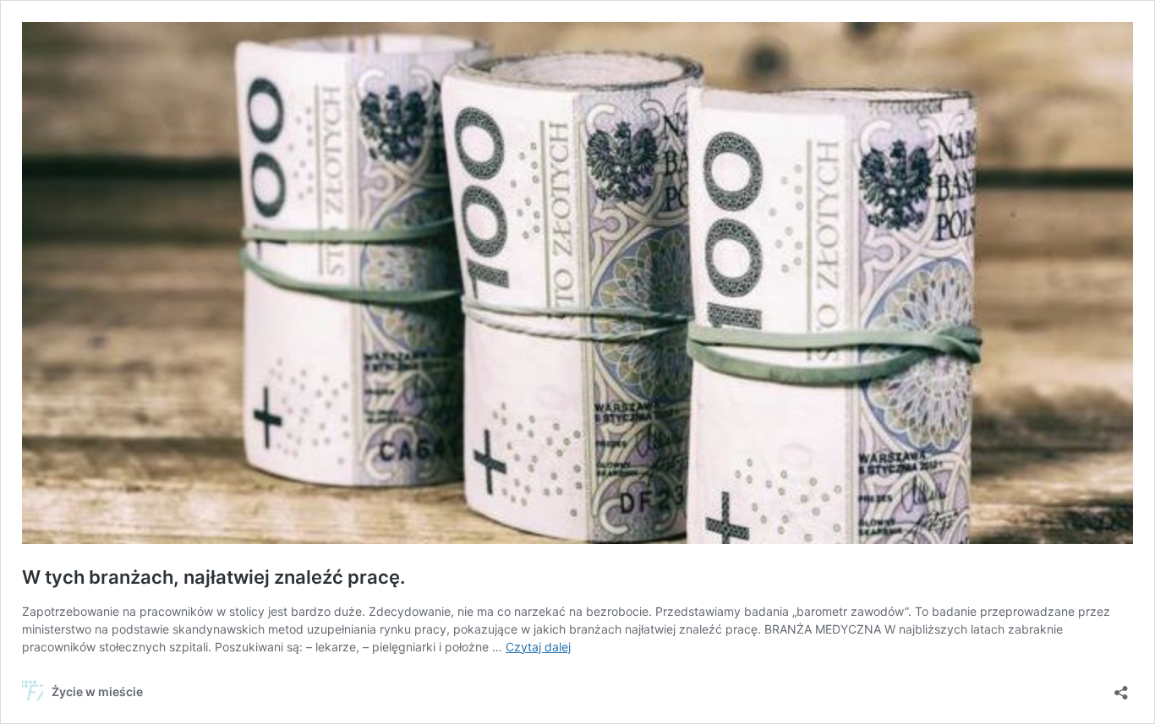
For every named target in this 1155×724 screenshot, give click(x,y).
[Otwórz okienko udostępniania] (1121, 687)
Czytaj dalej (538, 647)
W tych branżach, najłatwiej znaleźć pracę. (213, 577)
